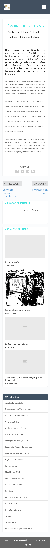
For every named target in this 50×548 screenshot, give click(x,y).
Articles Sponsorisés (14, 403)
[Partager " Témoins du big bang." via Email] (27, 171)
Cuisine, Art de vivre (13, 422)
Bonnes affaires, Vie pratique (18, 409)
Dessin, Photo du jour (14, 434)
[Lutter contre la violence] (25, 328)
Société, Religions (31, 37)
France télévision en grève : (18, 310)
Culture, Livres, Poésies (15, 428)
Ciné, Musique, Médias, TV (16, 416)
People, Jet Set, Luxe (14, 485)
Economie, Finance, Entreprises (18, 447)
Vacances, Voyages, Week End (18, 529)
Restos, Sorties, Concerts (16, 497)
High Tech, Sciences (14, 460)
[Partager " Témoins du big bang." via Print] (32, 171)
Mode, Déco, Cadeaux (14, 478)
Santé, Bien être (12, 504)
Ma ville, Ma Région (13, 472)
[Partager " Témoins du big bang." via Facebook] (17, 171)
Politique (9, 491)
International (11, 466)
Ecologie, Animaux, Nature (16, 441)
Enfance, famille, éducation (17, 453)
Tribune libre (10, 522)
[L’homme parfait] (25, 246)
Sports (8, 516)
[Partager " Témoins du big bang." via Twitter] (22, 171)
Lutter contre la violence (16, 344)
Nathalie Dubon (29, 32)
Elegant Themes (19, 540)
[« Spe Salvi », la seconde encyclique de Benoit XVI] (25, 362)
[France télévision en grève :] (25, 287)
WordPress (42, 540)
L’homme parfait (13, 262)
